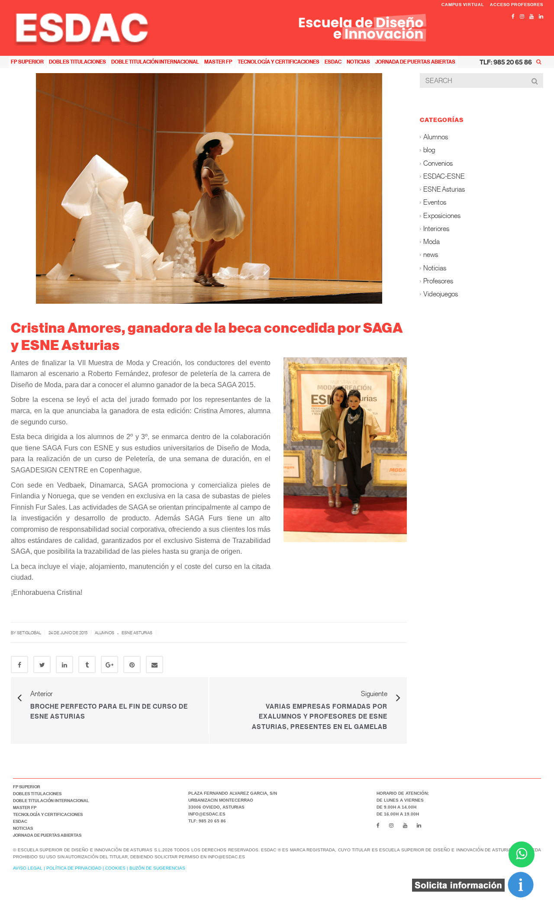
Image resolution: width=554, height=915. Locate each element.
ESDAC (333, 61)
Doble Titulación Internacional (155, 61)
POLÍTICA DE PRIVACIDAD (73, 868)
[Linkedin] (541, 16)
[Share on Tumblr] (87, 664)
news (430, 254)
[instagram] (522, 16)
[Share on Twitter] (42, 664)
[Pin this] (132, 664)
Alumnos (104, 632)
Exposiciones (442, 215)
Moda (431, 241)
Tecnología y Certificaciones (278, 61)
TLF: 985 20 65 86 (506, 62)
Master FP (218, 61)
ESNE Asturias (137, 632)
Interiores (436, 228)
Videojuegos (440, 294)
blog (429, 149)
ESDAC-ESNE (444, 175)
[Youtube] (531, 16)
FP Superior (27, 61)
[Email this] (154, 664)
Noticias (358, 61)
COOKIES (115, 868)
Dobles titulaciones (77, 61)
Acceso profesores (516, 4)
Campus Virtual (463, 4)
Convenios (438, 162)
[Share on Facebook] (19, 664)
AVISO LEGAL (27, 868)
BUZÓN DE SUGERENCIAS (157, 868)
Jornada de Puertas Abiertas (415, 61)
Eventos (434, 202)
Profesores (438, 280)
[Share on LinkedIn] (64, 664)
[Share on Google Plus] (109, 664)
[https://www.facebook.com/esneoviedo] (513, 16)
